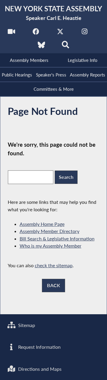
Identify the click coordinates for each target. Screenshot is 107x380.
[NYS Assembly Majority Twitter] (60, 33)
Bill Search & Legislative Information (57, 238)
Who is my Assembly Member (50, 245)
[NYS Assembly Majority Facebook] (36, 33)
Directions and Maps (39, 369)
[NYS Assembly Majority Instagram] (84, 33)
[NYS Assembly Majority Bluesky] (41, 46)
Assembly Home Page (42, 224)
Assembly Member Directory (49, 231)
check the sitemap (54, 265)
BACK (53, 285)
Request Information (39, 347)
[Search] (65, 46)
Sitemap (26, 325)
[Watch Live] (11, 33)
